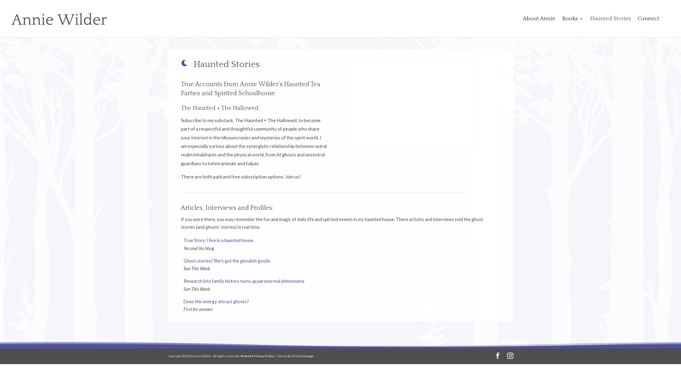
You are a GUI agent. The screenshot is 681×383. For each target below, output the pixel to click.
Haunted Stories (610, 19)
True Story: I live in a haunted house (219, 240)
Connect (648, 19)
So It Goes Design (300, 356)
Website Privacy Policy (257, 356)
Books (570, 19)
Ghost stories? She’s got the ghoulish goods (227, 261)
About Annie (539, 19)
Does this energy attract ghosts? (216, 301)
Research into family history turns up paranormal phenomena (244, 281)
